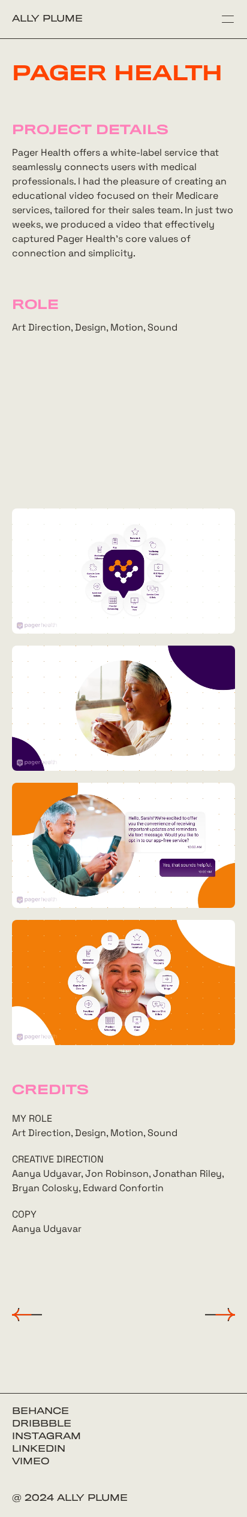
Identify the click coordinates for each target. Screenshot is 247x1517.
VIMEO (30, 1462)
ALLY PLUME (47, 19)
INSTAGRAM (46, 1437)
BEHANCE (40, 1411)
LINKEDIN (38, 1449)
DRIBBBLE (41, 1424)
